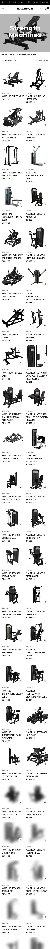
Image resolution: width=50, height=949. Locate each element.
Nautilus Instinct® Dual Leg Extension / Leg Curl (37, 417)
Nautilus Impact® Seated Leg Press (11, 498)
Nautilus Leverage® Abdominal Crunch (12, 256)
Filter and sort (10, 60)
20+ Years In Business (31, 2)
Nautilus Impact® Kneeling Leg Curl (35, 256)
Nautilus (5, 93)
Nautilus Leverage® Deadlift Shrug (12, 457)
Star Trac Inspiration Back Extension (35, 458)
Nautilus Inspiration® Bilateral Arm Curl (36, 694)
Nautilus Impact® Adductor (35, 498)
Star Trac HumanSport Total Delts (12, 217)
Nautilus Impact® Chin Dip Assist (35, 613)
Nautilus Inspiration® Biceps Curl (12, 694)
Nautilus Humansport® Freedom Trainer (35, 296)
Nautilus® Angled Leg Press (35, 136)
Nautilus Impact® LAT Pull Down (11, 928)
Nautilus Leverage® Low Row (37, 733)
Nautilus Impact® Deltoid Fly (11, 889)
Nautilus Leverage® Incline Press (12, 136)
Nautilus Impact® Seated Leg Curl (11, 813)
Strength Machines (26, 54)
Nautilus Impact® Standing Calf (11, 536)
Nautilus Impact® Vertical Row (35, 536)
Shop (12, 54)
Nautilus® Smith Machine (35, 336)
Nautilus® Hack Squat (10, 336)
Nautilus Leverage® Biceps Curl (37, 775)
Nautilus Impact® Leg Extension (11, 775)
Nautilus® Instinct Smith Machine (12, 174)
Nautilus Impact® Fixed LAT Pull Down (36, 889)
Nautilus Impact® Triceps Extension (11, 613)
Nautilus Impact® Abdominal (11, 651)
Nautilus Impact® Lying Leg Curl (35, 813)
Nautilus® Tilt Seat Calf (12, 374)
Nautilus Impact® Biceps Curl (35, 574)
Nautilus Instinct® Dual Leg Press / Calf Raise (12, 417)
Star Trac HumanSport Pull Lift (35, 176)
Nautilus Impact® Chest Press (11, 851)
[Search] (41, 9)
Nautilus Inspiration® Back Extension (11, 735)
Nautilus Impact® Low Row (35, 928)
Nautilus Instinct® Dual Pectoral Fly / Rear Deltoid (36, 376)
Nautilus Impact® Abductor (35, 215)
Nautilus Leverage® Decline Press (12, 295)
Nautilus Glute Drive (13, 96)
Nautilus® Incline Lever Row (35, 97)
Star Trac (30, 170)
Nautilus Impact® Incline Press (35, 851)
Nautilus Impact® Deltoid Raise (11, 574)
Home (4, 54)
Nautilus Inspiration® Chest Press (36, 653)
